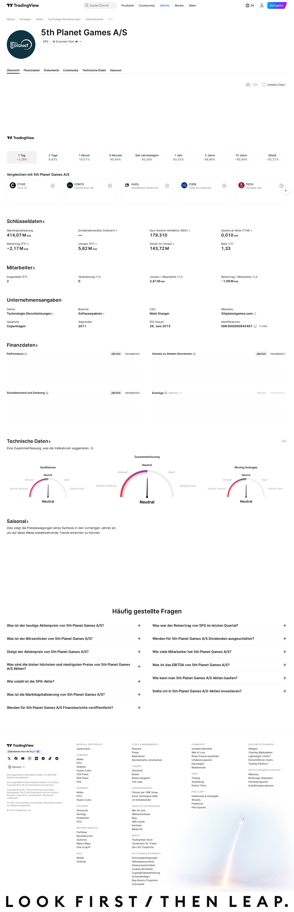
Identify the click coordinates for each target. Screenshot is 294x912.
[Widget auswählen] (255, 85)
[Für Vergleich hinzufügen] (53, 186)
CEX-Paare (82, 774)
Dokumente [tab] (51, 70)
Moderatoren (199, 767)
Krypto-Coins (84, 770)
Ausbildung (198, 781)
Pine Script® (83, 847)
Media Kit (137, 829)
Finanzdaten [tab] (32, 70)
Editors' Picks (199, 785)
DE (252, 5)
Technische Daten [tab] (94, 70)
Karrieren (137, 825)
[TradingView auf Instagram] (29, 758)
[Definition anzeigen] (35, 230)
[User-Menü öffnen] (261, 5)
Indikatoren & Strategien (205, 796)
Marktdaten (138, 756)
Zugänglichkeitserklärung (146, 872)
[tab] (116, 353)
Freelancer (197, 803)
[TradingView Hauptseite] (23, 5)
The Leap (137, 781)
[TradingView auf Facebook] (16, 758)
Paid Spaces (199, 807)
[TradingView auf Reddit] (56, 758)
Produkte (127, 5)
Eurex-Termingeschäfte (145, 796)
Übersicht (137, 770)
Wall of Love (198, 752)
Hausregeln (198, 763)
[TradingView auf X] (9, 758)
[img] (76, 41)
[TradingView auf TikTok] (50, 758)
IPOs (79, 821)
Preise (135, 752)
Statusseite (138, 884)
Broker (179, 5)
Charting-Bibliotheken (260, 752)
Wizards (196, 799)
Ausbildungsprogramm (261, 785)
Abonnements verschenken (147, 759)
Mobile (80, 857)
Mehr (192, 5)
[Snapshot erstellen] (248, 85)
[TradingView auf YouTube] (22, 758)
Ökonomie (82, 810)
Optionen (82, 839)
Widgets (253, 748)
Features (136, 748)
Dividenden (83, 817)
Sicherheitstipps (141, 876)
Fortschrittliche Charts (260, 759)
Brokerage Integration (260, 778)
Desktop (81, 861)
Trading (196, 778)
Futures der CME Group (145, 792)
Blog (134, 817)
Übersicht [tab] (13, 70)
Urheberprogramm (202, 759)
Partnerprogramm (258, 781)
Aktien (80, 759)
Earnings (81, 814)
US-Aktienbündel (141, 799)
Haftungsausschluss (143, 861)
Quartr (14, 805)
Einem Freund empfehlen (205, 756)
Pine (79, 781)
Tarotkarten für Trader (144, 843)
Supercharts (83, 748)
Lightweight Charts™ (259, 756)
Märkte (165, 5)
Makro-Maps (84, 843)
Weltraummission (141, 814)
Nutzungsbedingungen (145, 857)
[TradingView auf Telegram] (43, 758)
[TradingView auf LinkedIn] (36, 758)
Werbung (253, 774)
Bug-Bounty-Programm (145, 880)
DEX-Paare (82, 778)
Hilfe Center (138, 821)
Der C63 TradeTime (143, 847)
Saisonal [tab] (115, 70)
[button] (136, 5)
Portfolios (82, 832)
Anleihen (81, 766)
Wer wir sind (138, 810)
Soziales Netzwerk (202, 748)
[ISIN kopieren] (255, 326)
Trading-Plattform (258, 763)
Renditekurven (85, 835)
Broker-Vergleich (141, 778)
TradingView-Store (142, 839)
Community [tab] (70, 70)
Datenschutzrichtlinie (143, 865)
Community (147, 5)
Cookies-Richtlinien (142, 869)
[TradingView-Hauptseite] (20, 745)
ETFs (79, 763)
